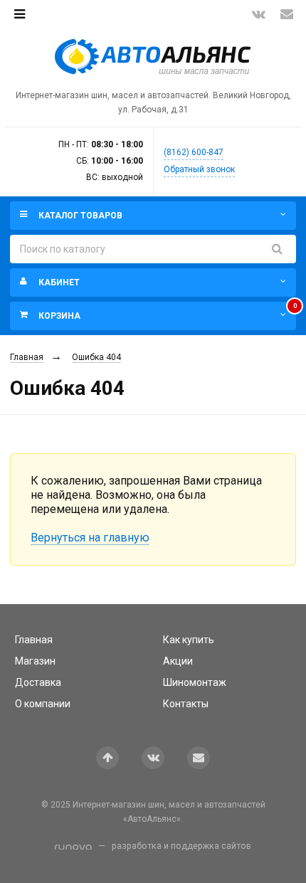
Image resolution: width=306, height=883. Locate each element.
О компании (42, 703)
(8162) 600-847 (193, 152)
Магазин (35, 661)
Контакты (186, 703)
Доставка (38, 682)
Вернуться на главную (90, 537)
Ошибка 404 (96, 357)
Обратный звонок (199, 169)
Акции (178, 661)
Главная (26, 357)
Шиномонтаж (194, 682)
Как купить (188, 639)
